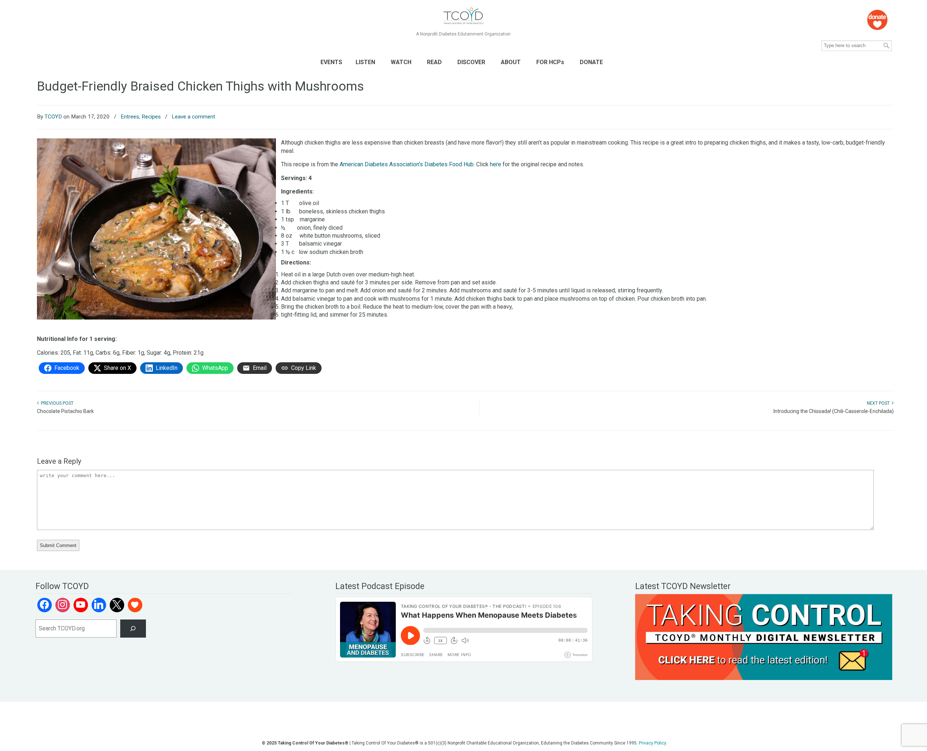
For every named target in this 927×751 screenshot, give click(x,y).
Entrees (130, 116)
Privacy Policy (652, 743)
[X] (117, 605)
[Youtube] (81, 605)
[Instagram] (63, 605)
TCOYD (53, 116)
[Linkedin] (99, 605)
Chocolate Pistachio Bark (65, 411)
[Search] (133, 628)
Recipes (151, 116)
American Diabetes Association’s (381, 164)
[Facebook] (44, 605)
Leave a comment (193, 116)
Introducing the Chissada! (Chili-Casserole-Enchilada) (833, 411)
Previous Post (56, 403)
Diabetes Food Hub (449, 164)
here (495, 164)
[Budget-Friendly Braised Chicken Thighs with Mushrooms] (156, 317)
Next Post (879, 403)
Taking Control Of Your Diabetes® (463, 16)
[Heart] (135, 605)
